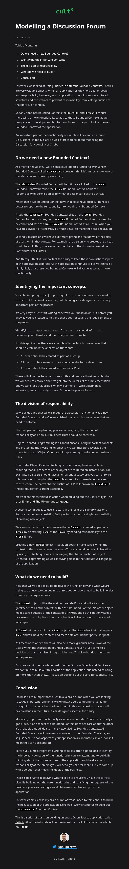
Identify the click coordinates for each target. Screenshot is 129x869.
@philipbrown (67, 847)
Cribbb (19, 822)
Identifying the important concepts (43, 59)
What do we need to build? (38, 72)
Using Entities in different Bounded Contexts (74, 86)
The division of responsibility (39, 66)
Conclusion (28, 78)
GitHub (24, 827)
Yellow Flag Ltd (63, 859)
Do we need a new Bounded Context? (44, 53)
